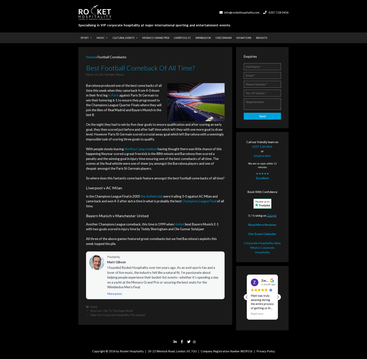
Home (90, 57)
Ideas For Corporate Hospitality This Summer (118, 315)
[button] (278, 297)
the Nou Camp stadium (140, 149)
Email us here (262, 155)
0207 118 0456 (279, 12)
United (179, 224)
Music (101, 37)
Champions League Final (199, 201)
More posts (114, 293)
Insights (261, 37)
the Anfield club (152, 196)
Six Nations (243, 37)
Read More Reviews (262, 224)
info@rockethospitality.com (241, 12)
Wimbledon (203, 37)
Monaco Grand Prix (155, 37)
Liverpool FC (182, 37)
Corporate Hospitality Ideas (262, 243)
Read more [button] (257, 313)
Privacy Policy (266, 351)
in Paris (113, 95)
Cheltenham (223, 37)
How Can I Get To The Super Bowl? (111, 310)
